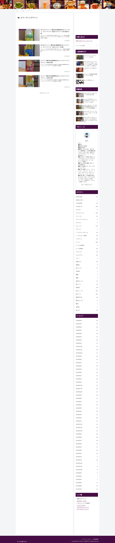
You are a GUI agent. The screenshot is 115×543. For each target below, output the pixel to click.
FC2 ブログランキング (83, 509)
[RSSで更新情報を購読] (91, 184)
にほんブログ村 (81, 505)
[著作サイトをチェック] (82, 184)
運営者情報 (95, 539)
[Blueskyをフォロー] (86, 184)
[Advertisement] (44, 23)
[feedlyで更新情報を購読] (90, 184)
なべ (86, 141)
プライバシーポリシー (87, 539)
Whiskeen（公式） (82, 501)
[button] (96, 45)
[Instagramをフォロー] (88, 184)
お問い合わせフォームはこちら (84, 41)
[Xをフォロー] (84, 184)
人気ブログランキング (83, 507)
